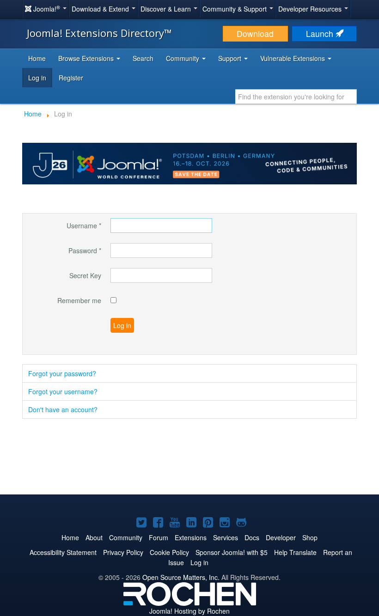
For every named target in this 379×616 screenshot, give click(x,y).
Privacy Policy (123, 552)
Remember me (79, 300)
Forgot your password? (62, 373)
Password (84, 250)
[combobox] (296, 96)
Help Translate (295, 552)
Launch (321, 33)
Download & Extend (101, 8)
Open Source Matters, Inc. (181, 577)
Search (143, 58)
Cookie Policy (169, 552)
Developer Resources (310, 8)
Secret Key (85, 275)
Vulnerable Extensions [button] (293, 58)
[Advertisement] (189, 457)
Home (37, 58)
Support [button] (230, 58)
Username (84, 225)
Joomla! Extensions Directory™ (99, 33)
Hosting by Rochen (189, 611)
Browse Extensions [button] (87, 58)
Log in (37, 77)
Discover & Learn (167, 8)
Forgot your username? (63, 391)
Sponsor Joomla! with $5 (232, 552)
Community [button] (183, 58)
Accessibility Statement (63, 552)
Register (71, 77)
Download (255, 33)
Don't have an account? (63, 409)
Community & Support (235, 8)
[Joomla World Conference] (189, 162)
